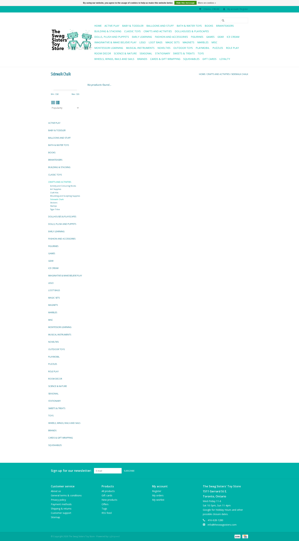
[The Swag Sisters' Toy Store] (72, 39)
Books (209, 25)
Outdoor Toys (183, 47)
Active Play (112, 25)
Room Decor (102, 53)
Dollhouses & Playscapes (192, 31)
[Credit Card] (244, 536)
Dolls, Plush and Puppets (111, 36)
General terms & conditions (66, 495)
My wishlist (158, 499)
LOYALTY (224, 59)
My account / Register (237, 9)
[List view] (58, 102)
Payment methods (61, 504)
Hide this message (185, 3)
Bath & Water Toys (189, 25)
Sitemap (55, 517)
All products (108, 491)
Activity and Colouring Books (63, 185)
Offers (105, 504)
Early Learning (142, 36)
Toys (201, 53)
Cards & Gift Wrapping (165, 59)
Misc (214, 42)
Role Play (232, 47)
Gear (221, 36)
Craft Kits (54, 192)
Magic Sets (172, 42)
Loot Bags (155, 42)
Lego (142, 42)
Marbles (203, 42)
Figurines (197, 36)
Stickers (53, 202)
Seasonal (146, 53)
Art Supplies (55, 189)
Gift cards (209, 59)
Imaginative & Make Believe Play (115, 42)
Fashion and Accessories (171, 36)
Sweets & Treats (184, 53)
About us (56, 491)
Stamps (53, 206)
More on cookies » (207, 3)
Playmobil (203, 47)
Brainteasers (225, 25)
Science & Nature (125, 53)
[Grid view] (53, 102)
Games (210, 36)
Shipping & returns (61, 508)
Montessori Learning (108, 47)
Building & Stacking (107, 31)
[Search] (223, 20)
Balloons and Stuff (160, 25)
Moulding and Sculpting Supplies (65, 196)
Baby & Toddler (132, 25)
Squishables (191, 59)
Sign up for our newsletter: (71, 470)
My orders (158, 495)
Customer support (61, 513)
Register (156, 491)
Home (98, 25)
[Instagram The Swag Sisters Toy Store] (245, 471)
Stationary (162, 53)
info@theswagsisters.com (222, 524)
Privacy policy (58, 499)
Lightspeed (114, 536)
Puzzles (217, 47)
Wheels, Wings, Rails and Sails (114, 59)
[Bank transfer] (237, 536)
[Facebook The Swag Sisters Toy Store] (239, 471)
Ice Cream (233, 36)
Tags (104, 508)
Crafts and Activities (158, 31)
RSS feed (107, 513)
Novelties (163, 47)
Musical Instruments (140, 47)
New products (109, 499)
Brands (142, 59)
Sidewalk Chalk (239, 74)
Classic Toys (132, 31)
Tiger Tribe (55, 209)
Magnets (188, 42)
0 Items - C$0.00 (211, 9)
